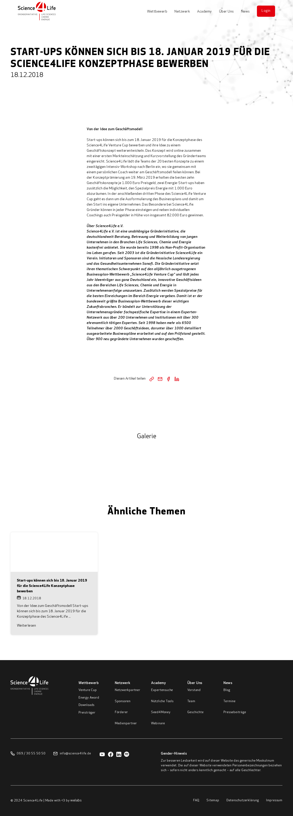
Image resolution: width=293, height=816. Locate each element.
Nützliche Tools (162, 701)
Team (191, 701)
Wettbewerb (157, 12)
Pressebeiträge (234, 712)
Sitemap (212, 800)
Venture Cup (88, 690)
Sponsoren (123, 701)
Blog (226, 690)
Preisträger (87, 712)
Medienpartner (126, 723)
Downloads (86, 705)
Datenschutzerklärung (242, 800)
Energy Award (89, 697)
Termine (229, 701)
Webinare (158, 723)
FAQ (196, 800)
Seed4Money (161, 712)
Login (266, 11)
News (245, 12)
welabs (76, 800)
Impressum (274, 800)
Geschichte (195, 712)
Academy (204, 12)
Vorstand (194, 690)
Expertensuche (162, 690)
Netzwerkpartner (127, 690)
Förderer (121, 712)
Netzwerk (182, 12)
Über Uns (226, 12)
